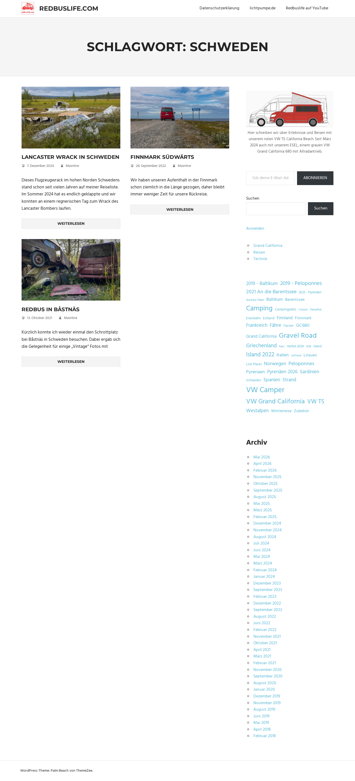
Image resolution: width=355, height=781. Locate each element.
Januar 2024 (264, 576)
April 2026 (262, 463)
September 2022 (267, 610)
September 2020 (267, 676)
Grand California (267, 245)
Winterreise (281, 411)
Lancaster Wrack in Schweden (70, 157)
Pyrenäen (255, 372)
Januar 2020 (264, 689)
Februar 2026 (265, 470)
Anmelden (255, 228)
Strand (289, 380)
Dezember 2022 (267, 603)
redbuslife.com (68, 8)
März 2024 (262, 563)
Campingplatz (285, 310)
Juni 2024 (262, 550)
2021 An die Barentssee (271, 292)
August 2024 (264, 537)
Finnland (285, 318)
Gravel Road (298, 336)
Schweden (253, 380)
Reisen (259, 252)
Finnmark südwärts (162, 157)
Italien (283, 355)
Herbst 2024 (295, 346)
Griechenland (261, 346)
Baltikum (274, 299)
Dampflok (315, 310)
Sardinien (309, 372)
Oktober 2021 (265, 643)
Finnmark (303, 318)
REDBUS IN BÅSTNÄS (51, 309)
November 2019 (267, 703)
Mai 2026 (261, 457)
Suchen (252, 198)
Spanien (272, 380)
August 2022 (264, 616)
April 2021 (262, 650)
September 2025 (267, 490)
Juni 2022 (261, 623)
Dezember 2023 (267, 583)
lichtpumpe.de (262, 8)
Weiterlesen (70, 223)
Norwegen (275, 364)
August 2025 (264, 497)
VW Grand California (275, 401)
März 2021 (262, 656)
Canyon (303, 310)
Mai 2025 (261, 503)
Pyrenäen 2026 (282, 372)
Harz (282, 346)
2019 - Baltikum (262, 284)
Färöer (289, 326)
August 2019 (264, 709)
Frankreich (256, 326)
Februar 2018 (264, 736)
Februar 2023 (264, 596)
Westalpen (257, 411)
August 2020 (264, 683)
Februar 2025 (265, 517)
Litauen (310, 355)
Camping (259, 308)
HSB (308, 346)
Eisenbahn (253, 318)
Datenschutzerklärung (219, 8)
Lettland (296, 356)
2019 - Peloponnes (301, 283)
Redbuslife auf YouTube (307, 8)
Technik (260, 259)
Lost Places (254, 364)
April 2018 (262, 729)
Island (317, 346)
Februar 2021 (264, 663)
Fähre (275, 326)
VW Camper (265, 390)
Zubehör (301, 411)
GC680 (303, 325)
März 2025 (262, 510)
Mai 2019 (261, 722)
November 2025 (267, 477)
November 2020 (267, 670)
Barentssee (295, 300)
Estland (268, 318)
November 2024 (267, 530)
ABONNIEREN (315, 178)
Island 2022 (260, 354)
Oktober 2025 (265, 483)
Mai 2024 (261, 556)
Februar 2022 (265, 630)
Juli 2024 (261, 543)
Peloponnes (301, 364)
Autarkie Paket (255, 300)
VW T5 (315, 401)
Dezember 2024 (267, 523)
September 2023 (267, 590)
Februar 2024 (265, 570)
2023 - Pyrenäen (310, 292)
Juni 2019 (261, 716)
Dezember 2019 (266, 696)
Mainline (72, 166)
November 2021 (267, 636)
